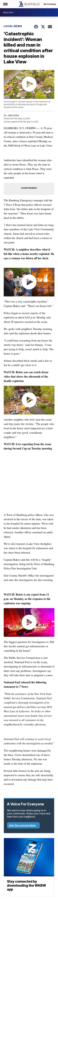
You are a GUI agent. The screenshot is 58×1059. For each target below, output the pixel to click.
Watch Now (49, 4)
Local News (13, 26)
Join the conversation (22, 825)
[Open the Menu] (5, 4)
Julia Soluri (13, 115)
